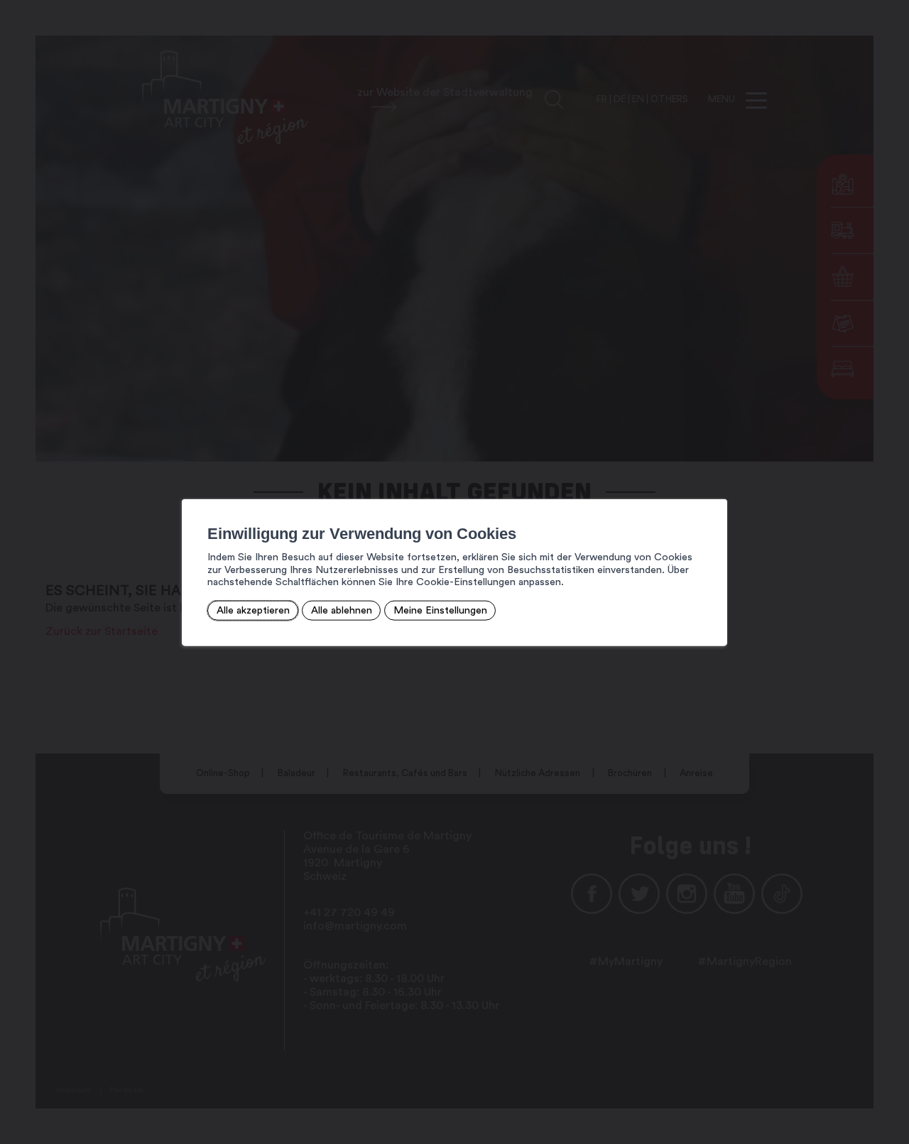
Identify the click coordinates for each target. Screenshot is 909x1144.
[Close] (714, 483)
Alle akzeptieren (253, 610)
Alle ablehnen (341, 610)
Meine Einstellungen (440, 610)
